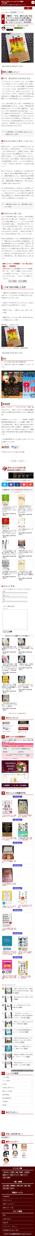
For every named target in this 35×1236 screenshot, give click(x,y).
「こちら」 (20, 276)
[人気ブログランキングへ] (5, 447)
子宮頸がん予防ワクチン (8, 1087)
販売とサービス (14, 1175)
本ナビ (2, 12)
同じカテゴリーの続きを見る (17, 713)
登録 (7, 755)
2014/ (24, 788)
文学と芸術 (6, 1188)
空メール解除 (22, 281)
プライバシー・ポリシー (10, 1226)
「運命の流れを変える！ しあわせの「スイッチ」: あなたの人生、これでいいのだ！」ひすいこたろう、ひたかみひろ (25, 509)
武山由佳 (15, 1150)
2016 (16, 788)
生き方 (12, 1188)
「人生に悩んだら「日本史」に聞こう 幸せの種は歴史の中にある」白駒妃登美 (25, 574)
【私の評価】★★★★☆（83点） (9, 514)
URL (4, 600)
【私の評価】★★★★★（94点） (25, 556)
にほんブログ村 (19, 452)
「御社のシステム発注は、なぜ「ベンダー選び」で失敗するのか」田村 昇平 (25, 815)
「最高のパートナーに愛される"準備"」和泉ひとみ (9, 907)
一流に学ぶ (6, 1172)
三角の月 (24, 1157)
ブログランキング (7, 452)
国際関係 (12, 1185)
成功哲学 (27, 1172)
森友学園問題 (6, 1094)
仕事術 (12, 1172)
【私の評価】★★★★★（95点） (25, 690)
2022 (25, 725)
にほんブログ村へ (6, 731)
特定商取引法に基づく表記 (10, 1230)
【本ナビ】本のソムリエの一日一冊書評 (13, 1)
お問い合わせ (7, 1219)
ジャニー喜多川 (6, 1080)
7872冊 (4, 3)
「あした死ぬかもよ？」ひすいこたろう (25, 529)
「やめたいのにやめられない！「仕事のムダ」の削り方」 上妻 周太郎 (24, 977)
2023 (22, 725)
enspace (6, 1157)
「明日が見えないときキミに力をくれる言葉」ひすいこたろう (25, 552)
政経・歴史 (27, 1185)
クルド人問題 (6, 1077)
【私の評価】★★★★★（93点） (9, 556)
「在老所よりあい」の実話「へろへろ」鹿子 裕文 (25, 664)
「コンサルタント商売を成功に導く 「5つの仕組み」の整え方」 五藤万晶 (9, 838)
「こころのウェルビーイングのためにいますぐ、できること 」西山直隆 (25, 686)
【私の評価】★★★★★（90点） (25, 515)
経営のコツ (6, 1175)
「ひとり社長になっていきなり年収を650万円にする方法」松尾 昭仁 (9, 884)
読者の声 (15, 758)
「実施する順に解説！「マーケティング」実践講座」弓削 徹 (9, 861)
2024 (19, 725)
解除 (9, 755)
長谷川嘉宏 (24, 1150)
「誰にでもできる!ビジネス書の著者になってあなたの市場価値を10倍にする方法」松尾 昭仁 (9, 977)
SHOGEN (26, 489)
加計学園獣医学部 (7, 1098)
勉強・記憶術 (19, 1172)
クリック (31, 439)
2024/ (3, 788)
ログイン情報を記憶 (8, 606)
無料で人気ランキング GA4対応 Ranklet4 (22, 1070)
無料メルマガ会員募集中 (15, 737)
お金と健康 (6, 1185)
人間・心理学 (6, 1177)
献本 (4, 1215)
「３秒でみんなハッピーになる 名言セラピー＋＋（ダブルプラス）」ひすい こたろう (9, 509)
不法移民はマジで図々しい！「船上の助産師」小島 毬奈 (25, 648)
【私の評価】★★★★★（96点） (25, 579)
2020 (13, 788)
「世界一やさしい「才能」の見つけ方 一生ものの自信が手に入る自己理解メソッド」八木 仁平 (9, 687)
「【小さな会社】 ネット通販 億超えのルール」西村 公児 (9, 816)
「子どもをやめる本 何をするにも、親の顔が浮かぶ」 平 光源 (25, 906)
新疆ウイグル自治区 (7, 1091)
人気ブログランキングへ (8, 725)
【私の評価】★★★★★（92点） (25, 652)
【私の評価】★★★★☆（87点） (25, 533)
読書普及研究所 (16, 1234)
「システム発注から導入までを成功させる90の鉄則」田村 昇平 (9, 929)
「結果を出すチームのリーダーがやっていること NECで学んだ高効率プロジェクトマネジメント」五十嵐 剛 (9, 953)
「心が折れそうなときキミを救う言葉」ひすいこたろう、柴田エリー (9, 573)
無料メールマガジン (9, 1204)
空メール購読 (12, 281)
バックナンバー (7, 758)
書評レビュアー (12, 1142)
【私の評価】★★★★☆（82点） (9, 577)
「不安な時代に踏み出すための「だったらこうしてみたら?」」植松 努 (9, 704)
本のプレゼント (7, 1200)
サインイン (16, 589)
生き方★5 (22, 636)
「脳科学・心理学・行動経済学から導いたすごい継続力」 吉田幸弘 (25, 953)
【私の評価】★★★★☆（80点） (9, 536)
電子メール (6, 595)
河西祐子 (6, 1150)
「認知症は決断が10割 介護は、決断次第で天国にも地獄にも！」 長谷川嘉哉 (25, 838)
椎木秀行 (15, 1157)
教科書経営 (6, 1196)
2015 (20, 788)
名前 (4, 591)
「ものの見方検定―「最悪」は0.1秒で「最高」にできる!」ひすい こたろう (9, 552)
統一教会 (5, 1084)
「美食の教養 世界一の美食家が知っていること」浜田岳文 (9, 648)
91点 (12, 489)
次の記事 (21, 461)
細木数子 (5, 1105)
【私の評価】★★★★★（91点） (9, 652)
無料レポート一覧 (22, 731)
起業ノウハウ (23, 1175)
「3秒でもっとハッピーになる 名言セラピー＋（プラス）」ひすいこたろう (9, 532)
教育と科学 (20, 1185)
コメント (5, 608)
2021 (28, 725)
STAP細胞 (5, 1101)
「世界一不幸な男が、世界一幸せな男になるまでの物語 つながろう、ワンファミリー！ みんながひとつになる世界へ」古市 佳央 (9, 667)
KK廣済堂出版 (19, 489)
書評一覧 (8, 12)
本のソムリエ (10, 28)
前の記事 (14, 461)
